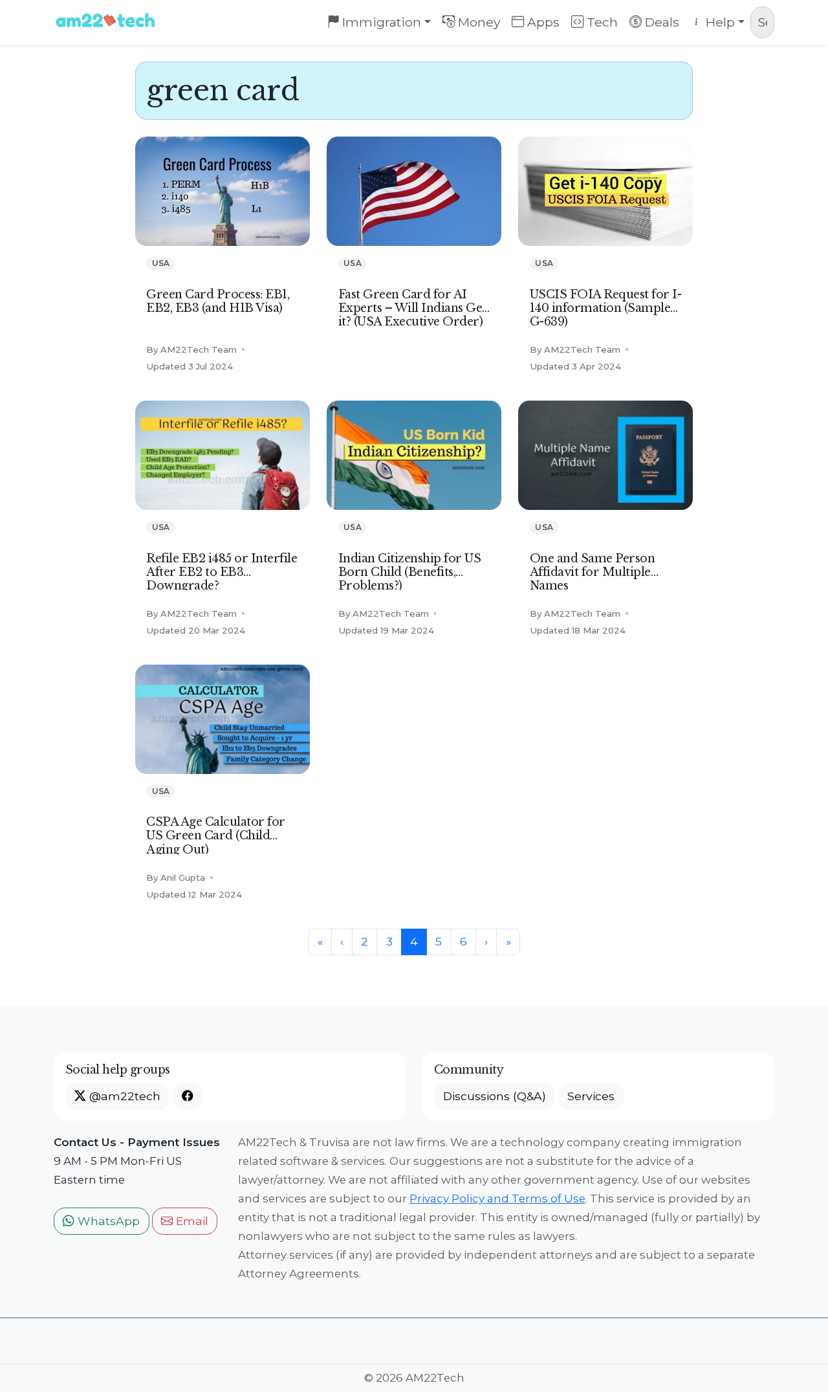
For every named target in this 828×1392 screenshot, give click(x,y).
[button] (187, 1096)
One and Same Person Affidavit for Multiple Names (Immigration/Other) (592, 578)
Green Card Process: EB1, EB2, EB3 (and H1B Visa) (217, 301)
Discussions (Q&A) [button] (494, 1096)
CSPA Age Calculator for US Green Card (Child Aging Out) (215, 835)
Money (478, 22)
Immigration (380, 22)
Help (719, 22)
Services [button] (591, 1096)
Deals (660, 22)
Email (190, 1221)
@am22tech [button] (123, 1096)
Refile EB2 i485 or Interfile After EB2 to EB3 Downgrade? (221, 572)
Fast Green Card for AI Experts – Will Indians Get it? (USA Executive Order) (412, 308)
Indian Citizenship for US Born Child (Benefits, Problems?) (409, 572)
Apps (542, 22)
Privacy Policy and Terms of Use (497, 1198)
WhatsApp (107, 1221)
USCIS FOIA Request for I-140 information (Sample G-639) (606, 308)
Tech (600, 22)
